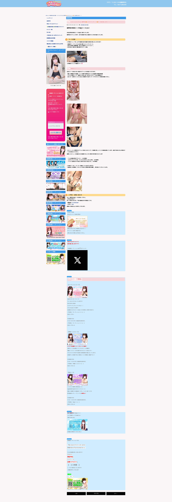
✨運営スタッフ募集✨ (52, 46)
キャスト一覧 (49, 29)
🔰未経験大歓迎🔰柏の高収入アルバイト (55, 26)
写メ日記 (48, 32)
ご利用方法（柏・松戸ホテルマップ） (55, 35)
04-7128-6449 (75, 202)
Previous (48, 69)
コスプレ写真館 (50, 41)
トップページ (49, 18)
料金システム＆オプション (52, 24)
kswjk (73, 204)
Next (63, 69)
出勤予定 (48, 21)
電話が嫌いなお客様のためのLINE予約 (55, 43)
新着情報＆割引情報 (51, 38)
